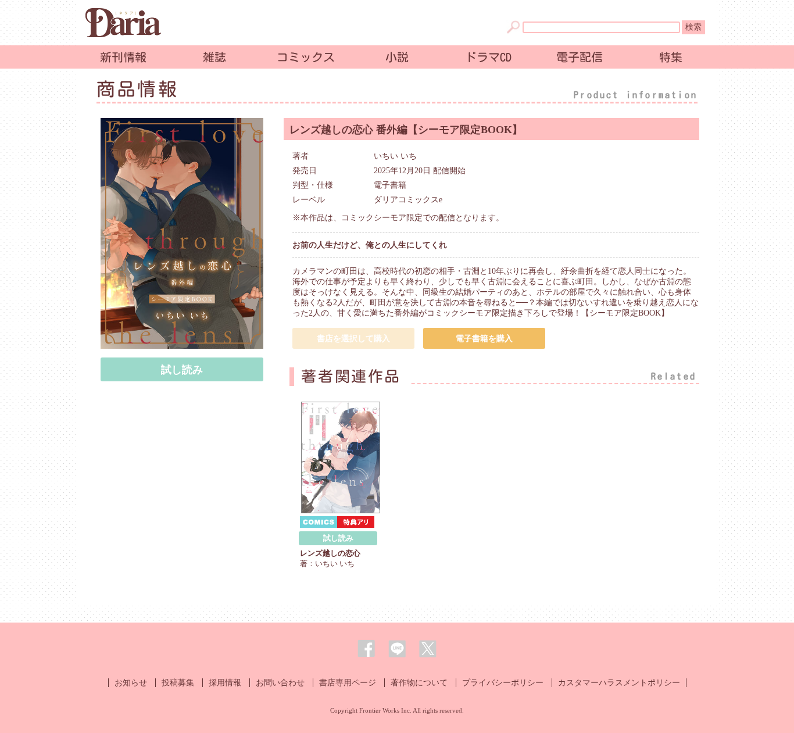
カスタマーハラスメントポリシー (619, 682)
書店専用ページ (347, 682)
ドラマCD (488, 57)
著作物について (419, 682)
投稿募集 (178, 682)
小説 (397, 57)
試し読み (182, 370)
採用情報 (225, 682)
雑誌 (214, 57)
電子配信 (579, 57)
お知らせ (131, 682)
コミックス (306, 57)
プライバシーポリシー (502, 682)
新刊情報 (123, 57)
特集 (670, 57)
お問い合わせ (280, 682)
